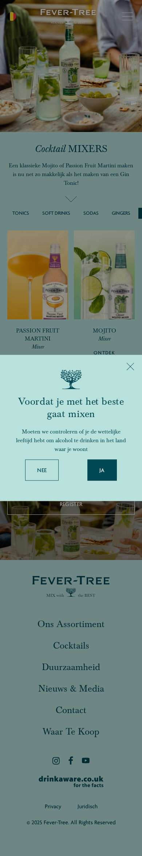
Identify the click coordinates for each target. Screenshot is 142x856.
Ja (102, 470)
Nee (42, 470)
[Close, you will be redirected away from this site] (130, 366)
